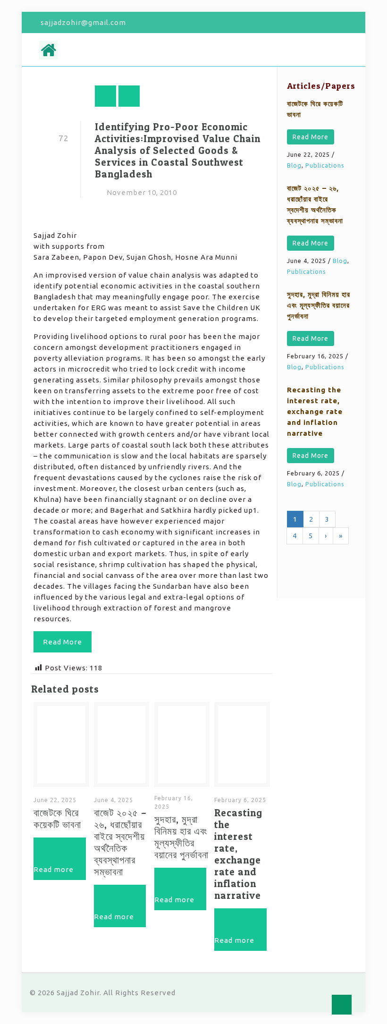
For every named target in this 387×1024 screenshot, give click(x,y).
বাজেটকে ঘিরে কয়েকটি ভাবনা (57, 818)
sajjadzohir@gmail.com (83, 22)
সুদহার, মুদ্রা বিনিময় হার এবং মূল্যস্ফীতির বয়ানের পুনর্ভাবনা (181, 837)
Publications (325, 165)
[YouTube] (340, 22)
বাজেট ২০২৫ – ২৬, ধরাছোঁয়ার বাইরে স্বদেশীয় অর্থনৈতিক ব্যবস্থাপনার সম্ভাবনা (120, 842)
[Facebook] (314, 22)
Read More (310, 137)
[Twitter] (327, 22)
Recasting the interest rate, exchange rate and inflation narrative (238, 854)
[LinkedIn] (352, 22)
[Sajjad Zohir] (48, 49)
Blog (294, 165)
